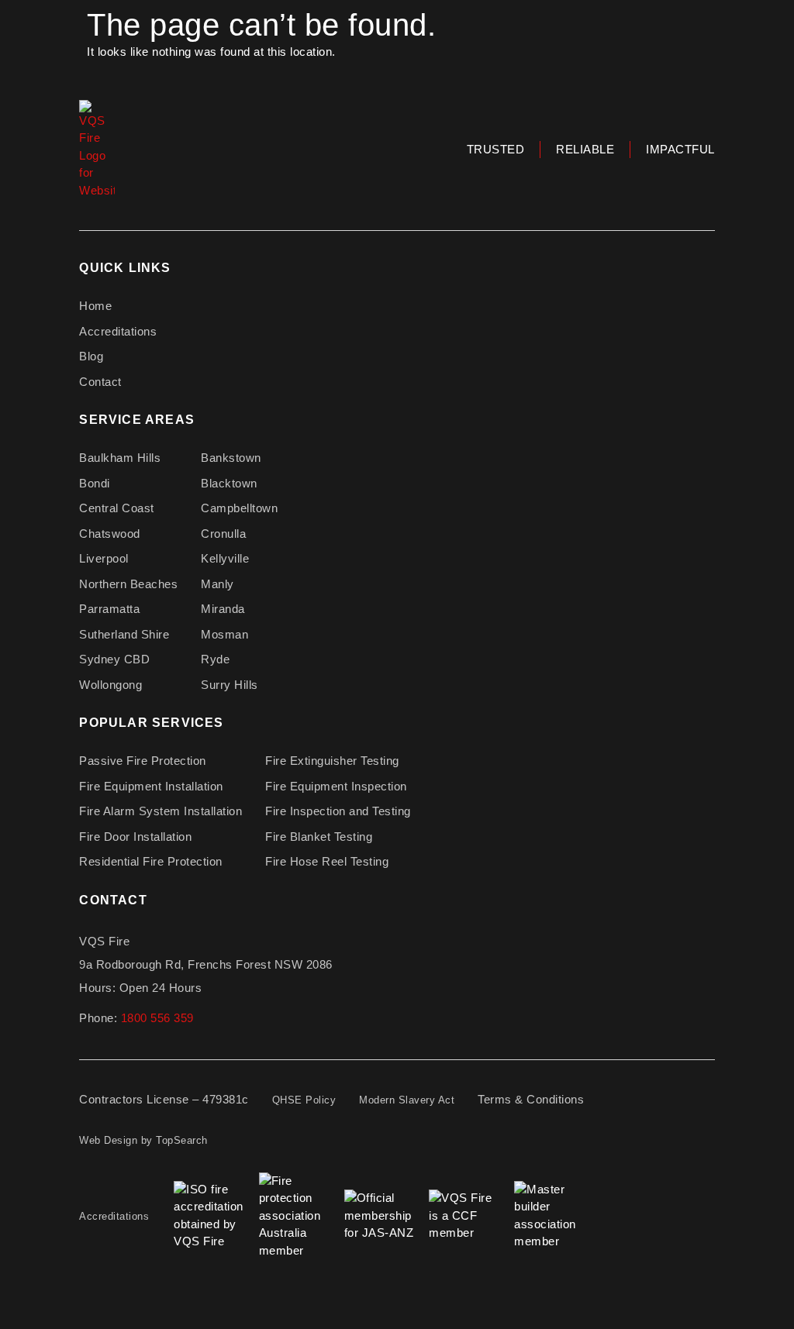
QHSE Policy (304, 1100)
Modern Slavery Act (406, 1100)
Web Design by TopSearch (143, 1140)
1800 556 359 (157, 1017)
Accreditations (114, 1216)
